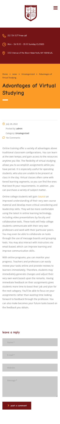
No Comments (13, 137)
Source (41, 196)
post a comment (19, 405)
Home (5, 74)
